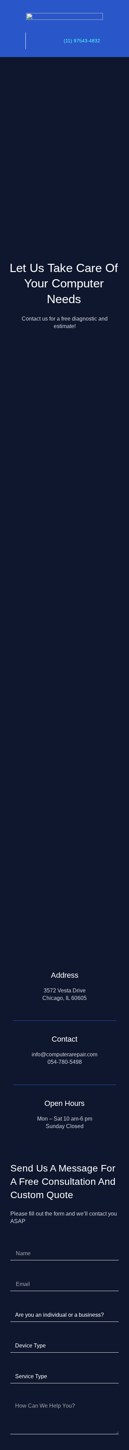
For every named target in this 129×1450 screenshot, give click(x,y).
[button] (13, 41)
